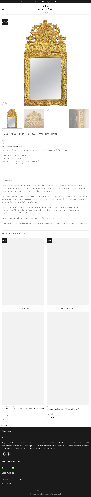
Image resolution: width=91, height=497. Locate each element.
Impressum (6, 484)
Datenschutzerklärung (12, 480)
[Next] (85, 63)
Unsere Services (41, 490)
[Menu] (3, 9)
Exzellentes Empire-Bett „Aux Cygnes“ (63, 409)
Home (4, 130)
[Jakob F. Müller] (45, 9)
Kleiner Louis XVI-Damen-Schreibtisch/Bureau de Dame (23, 410)
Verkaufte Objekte (16, 130)
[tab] (7, 180)
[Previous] (6, 63)
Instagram (3, 425)
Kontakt (52, 490)
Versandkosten (17, 147)
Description (7, 180)
